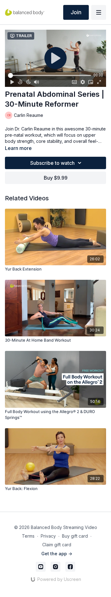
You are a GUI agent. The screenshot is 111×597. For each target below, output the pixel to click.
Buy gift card (75, 536)
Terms (28, 536)
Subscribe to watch (52, 163)
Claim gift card (56, 544)
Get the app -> (56, 553)
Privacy (48, 536)
